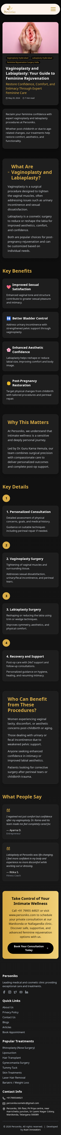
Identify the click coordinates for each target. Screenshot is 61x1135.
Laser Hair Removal (14, 1077)
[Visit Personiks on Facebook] (4, 992)
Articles (7, 1027)
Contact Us (9, 1017)
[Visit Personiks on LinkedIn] (26, 992)
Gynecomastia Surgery (16, 1062)
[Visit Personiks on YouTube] (21, 992)
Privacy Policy (10, 1012)
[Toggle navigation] (53, 9)
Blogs (6, 1022)
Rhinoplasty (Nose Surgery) (19, 1047)
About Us (8, 1007)
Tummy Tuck (10, 1067)
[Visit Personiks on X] (15, 992)
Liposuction (9, 1052)
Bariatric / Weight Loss (16, 1082)
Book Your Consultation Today (29, 948)
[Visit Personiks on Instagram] (9, 992)
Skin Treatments (12, 1072)
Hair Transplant (12, 1057)
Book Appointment (14, 1032)
